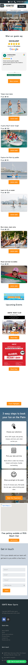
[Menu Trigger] (2, 5)
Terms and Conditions (7, 634)
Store (3, 632)
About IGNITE (5, 630)
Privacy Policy (6, 636)
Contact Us (5, 638)
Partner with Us (6, 640)
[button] (16, 661)
